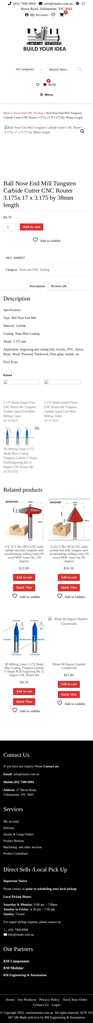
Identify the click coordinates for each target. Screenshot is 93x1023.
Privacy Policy (49, 999)
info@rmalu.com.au (26, 774)
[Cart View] (62, 15)
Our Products (27, 999)
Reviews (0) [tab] (59, 286)
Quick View (24, 587)
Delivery (8, 828)
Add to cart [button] (24, 577)
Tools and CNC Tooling (28, 113)
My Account (39, 15)
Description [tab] (37, 286)
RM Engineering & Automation (25, 975)
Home (7, 113)
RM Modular (13, 968)
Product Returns (13, 841)
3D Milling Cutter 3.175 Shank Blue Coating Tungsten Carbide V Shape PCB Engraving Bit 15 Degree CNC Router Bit (20, 458)
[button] (82, 131)
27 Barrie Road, (26, 790)
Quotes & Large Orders (18, 834)
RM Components (16, 961)
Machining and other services (22, 847)
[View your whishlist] (53, 14)
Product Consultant (15, 853)
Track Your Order (75, 999)
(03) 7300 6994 (24, 782)
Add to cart (31, 227)
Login (56, 1005)
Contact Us (41, 1005)
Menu (49, 94)
